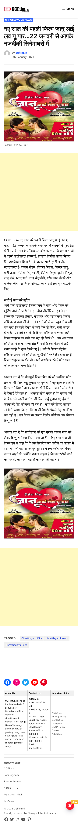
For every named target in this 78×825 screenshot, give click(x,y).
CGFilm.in (9, 768)
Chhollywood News (18, 19)
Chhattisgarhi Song (16, 645)
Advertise (57, 734)
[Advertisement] (39, 192)
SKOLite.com (11, 788)
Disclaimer (57, 723)
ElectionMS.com (13, 781)
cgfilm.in (21, 52)
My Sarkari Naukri (14, 794)
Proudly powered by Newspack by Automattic (30, 813)
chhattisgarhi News (57, 638)
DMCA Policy (58, 727)
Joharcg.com (11, 775)
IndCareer (9, 801)
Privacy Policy (59, 716)
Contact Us (57, 720)
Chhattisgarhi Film (31, 638)
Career (55, 730)
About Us (57, 713)
